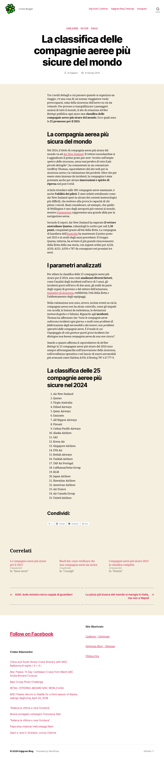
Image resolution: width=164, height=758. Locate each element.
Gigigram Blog (25, 751)
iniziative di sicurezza (60, 293)
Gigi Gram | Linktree (98, 8)
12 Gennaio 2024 (92, 73)
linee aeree (72, 28)
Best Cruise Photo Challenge (26, 681)
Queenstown (64, 212)
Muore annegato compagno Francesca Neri (35, 714)
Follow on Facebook (31, 634)
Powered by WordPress (47, 751)
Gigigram (74, 73)
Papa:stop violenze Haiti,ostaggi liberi (31, 726)
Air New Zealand (73, 154)
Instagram (142, 8)
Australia (72, 233)
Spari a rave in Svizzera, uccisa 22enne (33, 732)
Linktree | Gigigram (98, 636)
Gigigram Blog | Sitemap (122, 8)
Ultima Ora (92, 656)
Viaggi (94, 28)
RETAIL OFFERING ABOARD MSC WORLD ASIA (37, 688)
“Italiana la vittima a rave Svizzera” (30, 707)
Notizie (84, 28)
